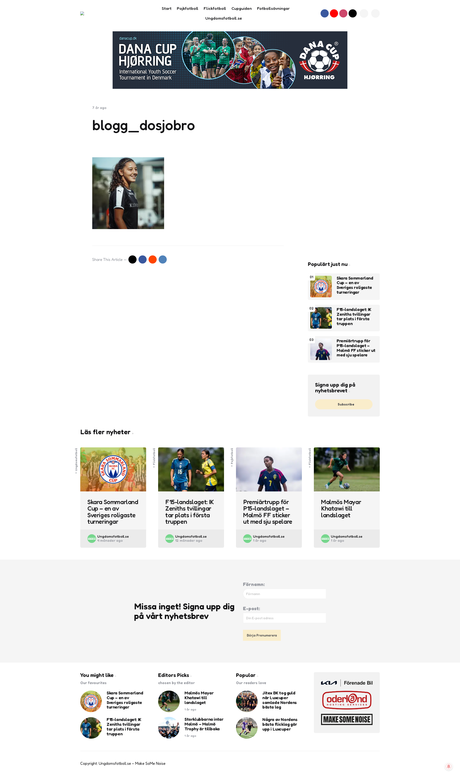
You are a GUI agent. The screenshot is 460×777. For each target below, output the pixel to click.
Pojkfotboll (231, 456)
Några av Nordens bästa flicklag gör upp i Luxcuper (280, 724)
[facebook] (325, 13)
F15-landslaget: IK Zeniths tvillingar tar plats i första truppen (354, 316)
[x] (132, 259)
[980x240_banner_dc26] (230, 60)
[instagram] (343, 13)
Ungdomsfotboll (76, 459)
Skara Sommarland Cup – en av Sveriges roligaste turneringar (355, 285)
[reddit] (153, 259)
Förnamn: (254, 584)
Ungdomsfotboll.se (113, 536)
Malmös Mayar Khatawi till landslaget (341, 508)
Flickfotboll (154, 456)
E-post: (251, 608)
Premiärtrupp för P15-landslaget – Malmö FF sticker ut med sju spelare (356, 347)
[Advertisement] (344, 177)
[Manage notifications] (449, 766)
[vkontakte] (163, 259)
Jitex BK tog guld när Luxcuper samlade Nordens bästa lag (279, 700)
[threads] (353, 13)
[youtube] (334, 13)
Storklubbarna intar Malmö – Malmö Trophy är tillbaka (203, 724)
